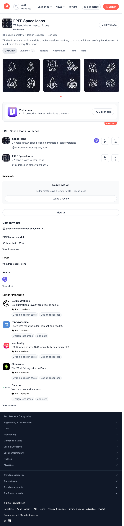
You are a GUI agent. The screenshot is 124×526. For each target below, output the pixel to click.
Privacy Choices (76, 509)
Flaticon (16, 385)
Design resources (35, 35)
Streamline (17, 364)
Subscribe (93, 6)
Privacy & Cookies (56, 509)
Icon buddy (17, 343)
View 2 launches (10, 249)
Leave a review (60, 198)
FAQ (35, 509)
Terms (42, 509)
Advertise (91, 509)
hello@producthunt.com (27, 515)
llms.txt (101, 509)
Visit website (109, 24)
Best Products (26, 6)
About (27, 509)
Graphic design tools (25, 314)
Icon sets (52, 35)
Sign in (112, 6)
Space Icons (19, 138)
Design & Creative (15, 35)
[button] (83, 50)
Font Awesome (20, 321)
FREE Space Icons (22, 156)
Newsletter (9, 509)
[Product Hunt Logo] (7, 6)
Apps (19, 509)
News (59, 6)
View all (60, 212)
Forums (73, 6)
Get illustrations (20, 300)
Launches (43, 6)
